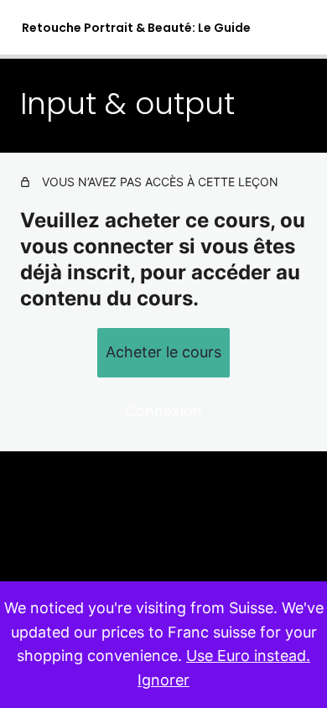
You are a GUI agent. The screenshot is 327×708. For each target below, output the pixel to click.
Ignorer (163, 680)
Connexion (163, 410)
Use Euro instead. (248, 655)
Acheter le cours (163, 352)
